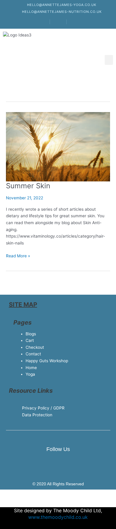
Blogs (31, 333)
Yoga (30, 374)
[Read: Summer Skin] (58, 146)
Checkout (35, 347)
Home (31, 367)
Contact (33, 353)
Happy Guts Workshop (47, 360)
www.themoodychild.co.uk (58, 517)
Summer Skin (28, 185)
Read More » (18, 255)
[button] (109, 60)
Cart (30, 340)
